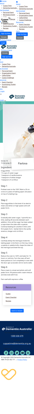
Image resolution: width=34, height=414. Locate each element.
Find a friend (7, 50)
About (18, 4)
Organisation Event (26, 15)
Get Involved (20, 11)
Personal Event (24, 13)
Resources (20, 22)
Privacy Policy (22, 360)
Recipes (22, 29)
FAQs (18, 31)
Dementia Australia (26, 9)
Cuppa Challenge (25, 20)
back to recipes (17, 311)
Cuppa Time (23, 6)
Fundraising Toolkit (26, 27)
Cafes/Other (23, 18)
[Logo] (6, 20)
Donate (20, 38)
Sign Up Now (22, 34)
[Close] (5, 100)
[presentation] (18, 189)
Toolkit (8, 294)
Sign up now (6, 57)
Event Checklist (24, 24)
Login (3, 43)
